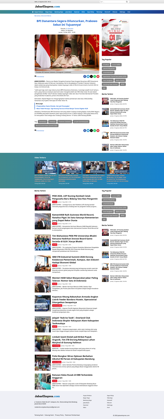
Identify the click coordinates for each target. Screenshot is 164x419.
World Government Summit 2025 (46, 125)
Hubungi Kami (49, 415)
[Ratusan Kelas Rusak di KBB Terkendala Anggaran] (43, 381)
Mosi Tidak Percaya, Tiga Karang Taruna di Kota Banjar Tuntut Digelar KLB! (62, 109)
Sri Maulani (69, 29)
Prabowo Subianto (65, 122)
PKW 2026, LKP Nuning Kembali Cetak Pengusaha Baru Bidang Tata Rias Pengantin (119, 100)
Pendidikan (56, 346)
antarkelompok (108, 72)
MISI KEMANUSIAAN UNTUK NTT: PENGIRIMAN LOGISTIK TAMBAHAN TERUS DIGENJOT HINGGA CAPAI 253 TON (46, 178)
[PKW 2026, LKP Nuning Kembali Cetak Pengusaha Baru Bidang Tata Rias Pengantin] (105, 101)
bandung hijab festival (110, 84)
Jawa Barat (68, 12)
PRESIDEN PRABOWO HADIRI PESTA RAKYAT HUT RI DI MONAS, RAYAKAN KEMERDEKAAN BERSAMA (70, 178)
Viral (128, 12)
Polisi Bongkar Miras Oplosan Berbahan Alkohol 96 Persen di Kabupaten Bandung (73, 357)
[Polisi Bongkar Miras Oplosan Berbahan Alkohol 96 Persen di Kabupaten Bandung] (43, 363)
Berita (54, 202)
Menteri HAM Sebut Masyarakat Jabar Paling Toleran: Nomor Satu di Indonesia (119, 146)
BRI (104, 88)
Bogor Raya (48, 12)
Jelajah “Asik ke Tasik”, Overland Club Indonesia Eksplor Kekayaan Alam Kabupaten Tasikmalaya (75, 320)
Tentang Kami (39, 415)
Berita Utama (57, 362)
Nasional (76, 12)
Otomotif (107, 12)
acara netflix (116, 65)
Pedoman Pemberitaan (72, 415)
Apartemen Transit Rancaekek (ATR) (114, 76)
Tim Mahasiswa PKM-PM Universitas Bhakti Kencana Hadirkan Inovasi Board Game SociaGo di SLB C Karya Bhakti (118, 123)
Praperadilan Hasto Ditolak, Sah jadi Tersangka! (53, 106)
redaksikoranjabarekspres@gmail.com (47, 407)
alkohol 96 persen (109, 69)
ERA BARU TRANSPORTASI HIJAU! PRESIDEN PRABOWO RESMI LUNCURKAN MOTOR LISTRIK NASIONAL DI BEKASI (94, 178)
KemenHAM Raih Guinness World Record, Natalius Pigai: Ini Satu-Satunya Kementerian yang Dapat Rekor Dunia (119, 111)
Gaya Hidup (90, 12)
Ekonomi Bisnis (46, 16)
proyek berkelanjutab (81, 122)
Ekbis (83, 12)
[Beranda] (33, 12)
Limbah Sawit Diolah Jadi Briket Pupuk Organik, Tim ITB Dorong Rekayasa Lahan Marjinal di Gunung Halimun (73, 339)
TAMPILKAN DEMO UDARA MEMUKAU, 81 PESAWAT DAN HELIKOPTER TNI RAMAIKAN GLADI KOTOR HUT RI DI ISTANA (117, 178)
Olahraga (122, 12)
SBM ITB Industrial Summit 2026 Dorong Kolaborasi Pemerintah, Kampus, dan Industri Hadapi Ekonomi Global (119, 135)
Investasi (52, 122)
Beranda (37, 16)
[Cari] (126, 1)
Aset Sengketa (107, 80)
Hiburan (114, 12)
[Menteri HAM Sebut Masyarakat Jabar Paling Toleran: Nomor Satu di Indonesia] (105, 147)
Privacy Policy (59, 415)
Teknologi (99, 12)
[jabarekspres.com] (47, 7)
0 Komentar (40, 77)
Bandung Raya (59, 12)
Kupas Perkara (39, 12)
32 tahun (106, 65)
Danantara (42, 122)
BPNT (122, 84)
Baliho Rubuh (120, 80)
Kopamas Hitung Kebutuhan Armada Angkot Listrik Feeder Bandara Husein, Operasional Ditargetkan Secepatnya (75, 299)
